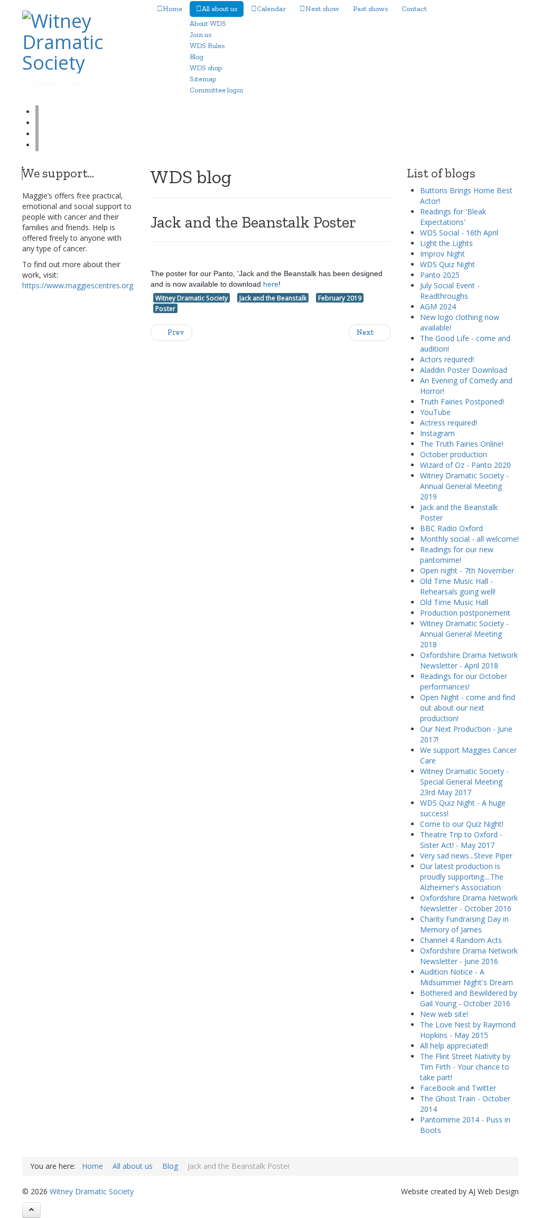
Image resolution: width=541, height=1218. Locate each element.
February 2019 (339, 298)
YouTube (435, 412)
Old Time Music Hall (454, 602)
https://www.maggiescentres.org (77, 285)
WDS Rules (207, 45)
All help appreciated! (454, 1046)
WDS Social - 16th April (459, 233)
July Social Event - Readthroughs (450, 290)
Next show (322, 8)
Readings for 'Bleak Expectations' (453, 216)
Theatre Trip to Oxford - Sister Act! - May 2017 (461, 839)
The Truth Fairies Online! (461, 444)
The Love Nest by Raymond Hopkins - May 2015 (468, 1029)
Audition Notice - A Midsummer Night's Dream (466, 977)
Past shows (370, 8)
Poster (165, 308)
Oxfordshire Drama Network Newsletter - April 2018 (469, 660)
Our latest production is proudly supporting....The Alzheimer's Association (461, 876)
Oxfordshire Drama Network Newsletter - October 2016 (469, 903)
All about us (219, 8)
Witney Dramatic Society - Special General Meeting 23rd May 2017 (464, 781)
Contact (414, 8)
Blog (196, 56)
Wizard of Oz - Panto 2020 (465, 465)
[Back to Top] (31, 1210)
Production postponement (465, 613)
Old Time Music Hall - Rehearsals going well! (458, 586)
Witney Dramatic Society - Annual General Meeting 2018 (464, 633)
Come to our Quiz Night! (461, 824)
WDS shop (206, 67)
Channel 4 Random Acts (461, 940)
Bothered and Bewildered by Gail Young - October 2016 (468, 998)
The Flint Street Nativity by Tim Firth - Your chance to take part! (465, 1066)
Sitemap (203, 78)
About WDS (208, 23)
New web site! (444, 1014)
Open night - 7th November (467, 570)
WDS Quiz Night (447, 264)
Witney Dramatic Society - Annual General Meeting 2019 (464, 486)
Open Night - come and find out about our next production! (467, 707)
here (270, 284)
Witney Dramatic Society (191, 298)
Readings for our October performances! (463, 681)
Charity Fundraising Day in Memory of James (464, 924)
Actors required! (447, 359)
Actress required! (448, 423)
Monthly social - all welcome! (469, 539)
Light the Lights (446, 243)
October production (453, 454)
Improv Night (442, 254)
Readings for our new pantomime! (456, 554)
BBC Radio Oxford (451, 528)
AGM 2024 (438, 306)
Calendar (271, 8)
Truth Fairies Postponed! (462, 401)
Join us (200, 34)
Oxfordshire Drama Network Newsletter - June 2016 (469, 956)
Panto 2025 (440, 275)
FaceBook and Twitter (458, 1088)
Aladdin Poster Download (463, 370)
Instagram (437, 433)
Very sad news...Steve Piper (466, 856)
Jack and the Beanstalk (272, 298)
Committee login (216, 90)
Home (172, 8)
